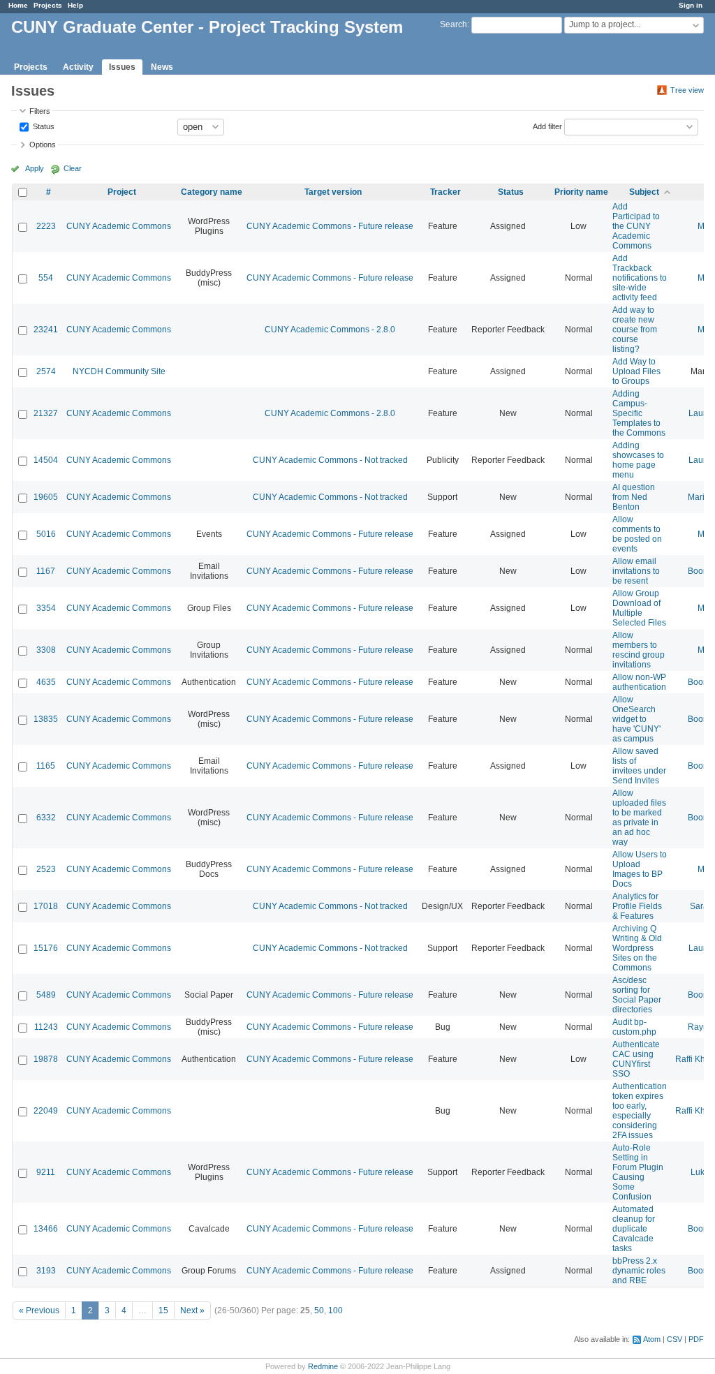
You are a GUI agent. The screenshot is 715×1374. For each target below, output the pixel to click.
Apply (34, 168)
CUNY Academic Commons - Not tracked (330, 460)
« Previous (39, 1310)
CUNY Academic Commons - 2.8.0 (330, 329)
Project (122, 192)
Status (42, 125)
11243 (46, 1027)
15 (163, 1310)
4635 (46, 682)
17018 (46, 906)
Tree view (687, 90)
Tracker (445, 192)
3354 (46, 608)
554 (45, 278)
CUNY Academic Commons (118, 226)
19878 (46, 1059)
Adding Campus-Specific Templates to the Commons (638, 413)
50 (319, 1310)
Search (453, 24)
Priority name (581, 192)
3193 (46, 1271)
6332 (46, 817)
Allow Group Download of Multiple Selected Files (639, 608)
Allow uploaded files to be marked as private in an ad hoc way (639, 817)
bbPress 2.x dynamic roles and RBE (638, 1270)
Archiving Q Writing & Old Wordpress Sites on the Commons (637, 948)
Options (42, 144)
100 (335, 1310)
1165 (45, 766)
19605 (46, 497)
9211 (45, 1172)
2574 (46, 371)
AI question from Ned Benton (633, 497)
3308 (46, 650)
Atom (652, 1339)
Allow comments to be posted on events (637, 534)
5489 (46, 995)
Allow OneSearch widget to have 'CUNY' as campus (636, 719)
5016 (46, 534)
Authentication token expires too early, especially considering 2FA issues (639, 1110)
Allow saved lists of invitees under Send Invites (639, 765)
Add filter (547, 125)
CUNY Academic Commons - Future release (329, 226)
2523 (46, 869)
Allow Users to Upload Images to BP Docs (639, 869)
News (162, 67)
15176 (46, 948)
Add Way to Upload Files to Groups (636, 371)
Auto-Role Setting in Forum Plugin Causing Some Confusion (637, 1172)
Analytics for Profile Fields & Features (637, 906)
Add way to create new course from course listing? (634, 329)
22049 (46, 1111)
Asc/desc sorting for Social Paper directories (636, 994)
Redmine (323, 1366)
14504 (46, 460)
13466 (46, 1229)
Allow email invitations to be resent (636, 571)
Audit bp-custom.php (634, 1027)
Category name (211, 192)
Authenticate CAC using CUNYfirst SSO (636, 1059)
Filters (39, 111)
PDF (696, 1339)
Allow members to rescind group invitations (638, 650)
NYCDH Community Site (119, 371)
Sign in (690, 5)
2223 (46, 226)
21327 (46, 413)
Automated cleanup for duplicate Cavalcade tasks (633, 1228)
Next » (192, 1310)
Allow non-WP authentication (639, 682)
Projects (48, 5)
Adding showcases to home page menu (638, 460)
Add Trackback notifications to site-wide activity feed (639, 277)
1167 (45, 571)
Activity (78, 67)
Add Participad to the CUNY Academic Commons (636, 226)
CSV (674, 1339)
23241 (46, 329)
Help (75, 5)
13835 (46, 719)
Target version (333, 192)
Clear (73, 168)
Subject (644, 192)
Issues (122, 67)
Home (18, 5)
